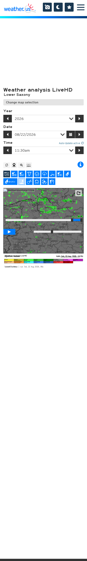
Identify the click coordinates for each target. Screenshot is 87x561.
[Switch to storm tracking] (29, 181)
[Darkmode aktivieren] (58, 7)
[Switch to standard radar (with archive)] (22, 174)
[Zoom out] (21, 165)
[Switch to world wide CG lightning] (21, 181)
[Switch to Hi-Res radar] (14, 174)
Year (7, 111)
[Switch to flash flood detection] (36, 181)
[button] (78, 193)
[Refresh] (6, 165)
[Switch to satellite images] (44, 181)
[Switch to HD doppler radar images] (29, 174)
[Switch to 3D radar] (59, 174)
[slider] (81, 220)
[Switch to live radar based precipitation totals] (52, 181)
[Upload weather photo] (47, 7)
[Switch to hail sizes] (52, 174)
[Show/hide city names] (29, 165)
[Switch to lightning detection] (67, 174)
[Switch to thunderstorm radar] (44, 174)
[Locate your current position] (14, 165)
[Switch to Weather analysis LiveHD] (6, 174)
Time (7, 143)
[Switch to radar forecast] (37, 174)
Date (7, 127)
